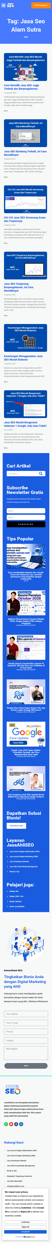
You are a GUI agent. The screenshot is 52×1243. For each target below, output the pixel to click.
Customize (25, 1222)
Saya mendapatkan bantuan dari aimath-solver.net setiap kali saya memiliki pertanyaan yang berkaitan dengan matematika (26, 575)
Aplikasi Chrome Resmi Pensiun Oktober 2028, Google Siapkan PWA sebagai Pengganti (26, 621)
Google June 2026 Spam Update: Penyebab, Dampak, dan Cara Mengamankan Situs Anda (26, 752)
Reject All (25, 1227)
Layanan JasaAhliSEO (20, 843)
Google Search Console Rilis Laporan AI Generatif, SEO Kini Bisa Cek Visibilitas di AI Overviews (26, 665)
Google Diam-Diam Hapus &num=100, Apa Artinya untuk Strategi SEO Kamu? (26, 709)
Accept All (25, 1232)
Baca (5, 111)
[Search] (40, 473)
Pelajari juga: (20, 885)
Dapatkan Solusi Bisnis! (24, 816)
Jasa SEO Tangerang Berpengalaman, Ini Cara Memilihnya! (18, 287)
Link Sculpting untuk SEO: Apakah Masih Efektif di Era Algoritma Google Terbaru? (26, 795)
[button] (3, 5)
